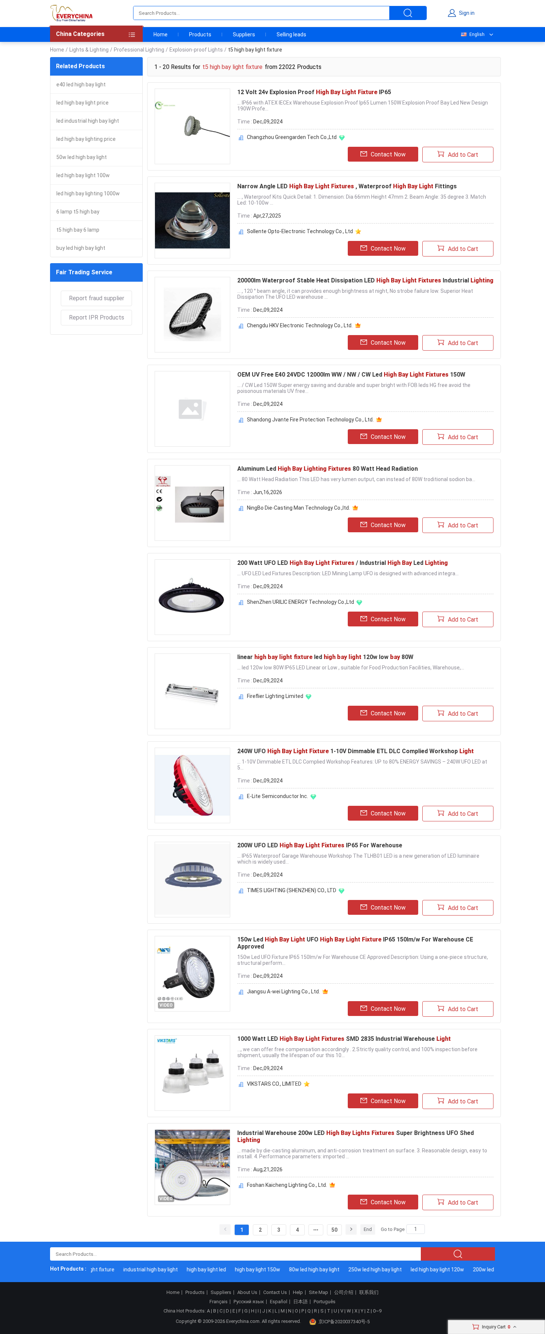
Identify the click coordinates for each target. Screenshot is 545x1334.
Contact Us (275, 1292)
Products (200, 34)
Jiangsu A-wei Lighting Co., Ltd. (283, 991)
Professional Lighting (139, 50)
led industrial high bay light (87, 121)
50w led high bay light (81, 157)
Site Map (318, 1292)
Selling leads (291, 34)
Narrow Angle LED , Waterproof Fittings (347, 186)
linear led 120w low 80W (325, 657)
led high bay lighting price (86, 139)
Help (298, 1292)
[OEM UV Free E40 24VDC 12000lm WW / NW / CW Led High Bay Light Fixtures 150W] (192, 408)
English (477, 34)
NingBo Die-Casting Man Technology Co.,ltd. (298, 508)
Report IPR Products (96, 317)
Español (278, 1302)
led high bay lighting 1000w (88, 193)
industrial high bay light (140, 1269)
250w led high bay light (364, 1269)
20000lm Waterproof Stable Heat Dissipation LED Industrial (365, 280)
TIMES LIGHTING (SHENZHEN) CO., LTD (291, 890)
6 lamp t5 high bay (77, 212)
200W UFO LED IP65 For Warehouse (319, 845)
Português (325, 1302)
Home (160, 34)
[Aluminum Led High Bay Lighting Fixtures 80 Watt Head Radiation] (192, 503)
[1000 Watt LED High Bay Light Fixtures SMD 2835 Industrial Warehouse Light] (192, 1073)
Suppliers (244, 34)
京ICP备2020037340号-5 (344, 1321)
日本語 (300, 1302)
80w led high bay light (303, 1269)
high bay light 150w (247, 1269)
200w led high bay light (489, 1269)
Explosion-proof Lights (196, 50)
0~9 (377, 1311)
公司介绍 (343, 1292)
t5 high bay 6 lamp (77, 230)
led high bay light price (82, 103)
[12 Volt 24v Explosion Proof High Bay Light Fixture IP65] (192, 126)
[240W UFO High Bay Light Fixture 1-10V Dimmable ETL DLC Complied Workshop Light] (192, 785)
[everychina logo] (71, 12)
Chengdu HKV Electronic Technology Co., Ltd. (300, 325)
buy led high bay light (80, 248)
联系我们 (369, 1292)
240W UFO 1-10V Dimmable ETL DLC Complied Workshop (355, 751)
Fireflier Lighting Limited (275, 696)
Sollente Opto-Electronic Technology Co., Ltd (300, 231)
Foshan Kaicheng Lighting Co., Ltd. (287, 1185)
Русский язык (249, 1302)
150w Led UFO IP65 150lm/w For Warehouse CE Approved (355, 943)
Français (218, 1302)
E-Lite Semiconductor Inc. (277, 796)
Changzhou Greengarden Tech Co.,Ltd (292, 137)
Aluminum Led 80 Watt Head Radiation (327, 468)
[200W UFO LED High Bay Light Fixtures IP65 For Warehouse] (192, 879)
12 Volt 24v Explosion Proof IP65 (314, 92)
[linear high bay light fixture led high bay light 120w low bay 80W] (192, 691)
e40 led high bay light (81, 84)
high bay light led (195, 1269)
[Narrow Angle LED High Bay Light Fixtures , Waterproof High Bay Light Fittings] (192, 220)
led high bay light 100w (83, 175)
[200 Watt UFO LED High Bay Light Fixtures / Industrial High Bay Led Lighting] (192, 597)
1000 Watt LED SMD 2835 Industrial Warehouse (344, 1038)
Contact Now (388, 154)
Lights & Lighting (89, 50)
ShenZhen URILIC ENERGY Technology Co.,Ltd (300, 602)
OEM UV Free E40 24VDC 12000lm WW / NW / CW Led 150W (351, 374)
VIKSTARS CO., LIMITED (274, 1084)
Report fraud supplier (96, 298)
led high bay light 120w (426, 1269)
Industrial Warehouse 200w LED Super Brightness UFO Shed (355, 1136)
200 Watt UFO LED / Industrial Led (342, 562)
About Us (247, 1292)
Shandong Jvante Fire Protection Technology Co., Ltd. (310, 420)
